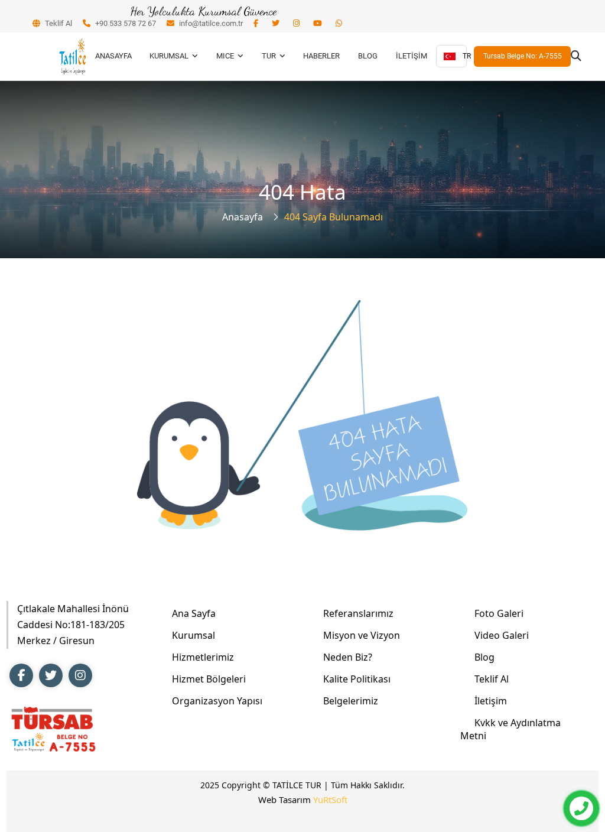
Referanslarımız (358, 613)
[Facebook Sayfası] (21, 675)
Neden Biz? (347, 657)
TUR (269, 55)
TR (465, 56)
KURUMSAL (168, 55)
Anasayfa (242, 216)
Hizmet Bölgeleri (209, 678)
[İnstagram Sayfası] (80, 675)
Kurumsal (193, 635)
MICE (225, 55)
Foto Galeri (498, 613)
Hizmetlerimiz (203, 657)
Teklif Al (57, 23)
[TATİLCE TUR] (72, 56)
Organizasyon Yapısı (217, 700)
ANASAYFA (113, 55)
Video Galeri (501, 635)
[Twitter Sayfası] (51, 675)
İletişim (490, 700)
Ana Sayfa (194, 613)
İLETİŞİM (411, 55)
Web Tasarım (302, 799)
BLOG (368, 55)
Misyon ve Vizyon (361, 635)
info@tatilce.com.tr (210, 23)
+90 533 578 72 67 (124, 23)
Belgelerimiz (350, 700)
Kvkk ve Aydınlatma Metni (510, 729)
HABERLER (321, 55)
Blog (484, 657)
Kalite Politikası (357, 678)
